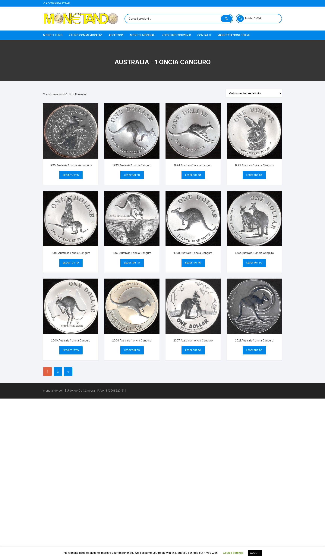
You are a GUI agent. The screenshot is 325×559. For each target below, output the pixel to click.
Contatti (204, 35)
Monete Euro (52, 35)
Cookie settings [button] (233, 552)
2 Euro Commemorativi (86, 35)
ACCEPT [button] (255, 552)
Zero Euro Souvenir (176, 35)
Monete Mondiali (142, 35)
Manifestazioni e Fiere (233, 35)
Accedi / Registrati (57, 3)
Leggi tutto (71, 175)
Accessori (116, 35)
